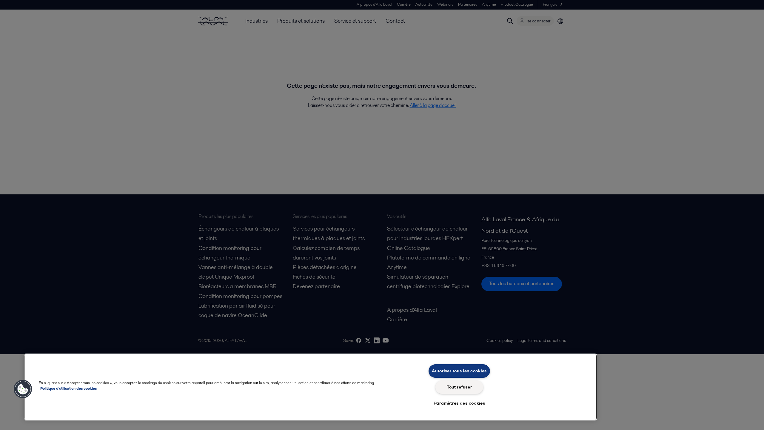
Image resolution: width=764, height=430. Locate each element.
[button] (23, 389)
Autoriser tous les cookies (459, 371)
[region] (310, 387)
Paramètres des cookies (459, 403)
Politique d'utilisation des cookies (68, 388)
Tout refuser (459, 387)
